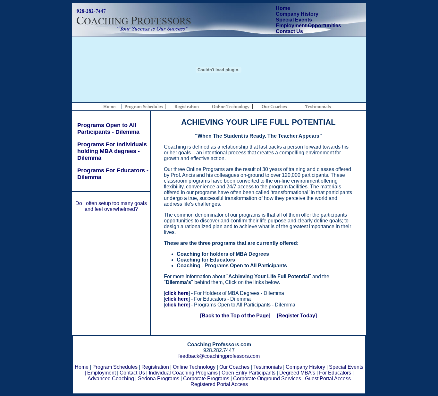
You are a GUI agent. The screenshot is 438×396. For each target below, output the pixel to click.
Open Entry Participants (248, 372)
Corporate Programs (206, 378)
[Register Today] (297, 315)
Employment (101, 372)
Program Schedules (115, 367)
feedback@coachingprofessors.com (219, 356)
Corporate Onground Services (267, 378)
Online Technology (194, 367)
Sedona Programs (158, 378)
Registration (155, 367)
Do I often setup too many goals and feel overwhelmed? (111, 206)
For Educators (335, 372)
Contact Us (289, 31)
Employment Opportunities (308, 25)
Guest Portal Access (328, 378)
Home (283, 8)
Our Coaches (234, 367)
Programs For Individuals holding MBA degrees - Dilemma (109, 151)
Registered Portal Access (219, 384)
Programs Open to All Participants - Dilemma (105, 128)
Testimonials (267, 367)
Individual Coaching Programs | (184, 372)
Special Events (294, 19)
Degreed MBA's (297, 372)
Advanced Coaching (111, 378)
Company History (297, 14)
